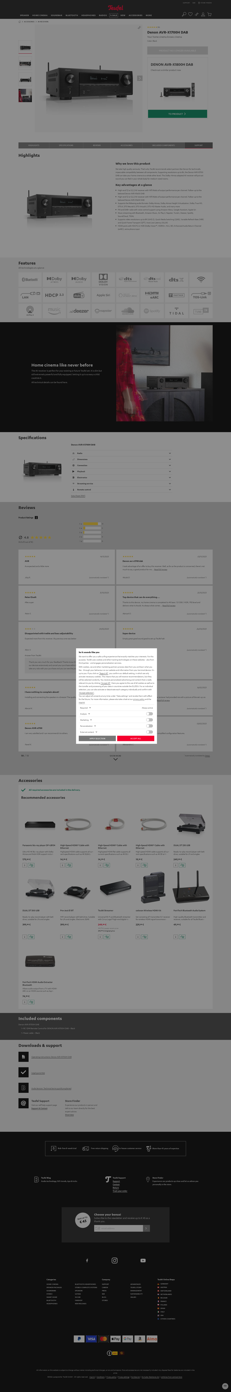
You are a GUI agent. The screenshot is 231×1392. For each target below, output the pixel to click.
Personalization (86, 726)
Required (84, 708)
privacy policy (138, 699)
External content (87, 732)
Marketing (84, 720)
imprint (82, 702)
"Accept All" (105, 683)
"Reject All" (103, 673)
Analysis (83, 714)
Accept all (135, 738)
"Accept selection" (86, 692)
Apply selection (97, 738)
